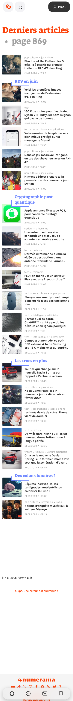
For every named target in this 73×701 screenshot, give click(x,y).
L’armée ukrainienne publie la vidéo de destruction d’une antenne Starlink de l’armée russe (45, 257)
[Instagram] (30, 687)
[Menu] (20, 6)
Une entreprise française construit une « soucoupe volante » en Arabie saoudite (44, 235)
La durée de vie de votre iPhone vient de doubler (46, 414)
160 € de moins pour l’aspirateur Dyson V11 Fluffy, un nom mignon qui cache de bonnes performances (47, 114)
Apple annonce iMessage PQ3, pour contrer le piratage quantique (45, 214)
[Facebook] (36, 687)
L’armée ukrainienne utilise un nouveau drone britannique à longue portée (46, 437)
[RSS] (48, 687)
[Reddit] (42, 687)
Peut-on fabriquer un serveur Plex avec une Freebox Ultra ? (44, 277)
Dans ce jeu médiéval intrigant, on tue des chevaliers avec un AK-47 (47, 158)
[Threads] (60, 687)
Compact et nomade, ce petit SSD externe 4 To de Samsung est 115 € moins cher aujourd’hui (47, 344)
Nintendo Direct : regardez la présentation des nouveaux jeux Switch (46, 180)
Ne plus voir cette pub (17, 578)
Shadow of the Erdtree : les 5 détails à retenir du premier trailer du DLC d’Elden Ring (44, 64)
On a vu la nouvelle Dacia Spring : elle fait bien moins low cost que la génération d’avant (47, 459)
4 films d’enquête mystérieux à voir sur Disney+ (46, 507)
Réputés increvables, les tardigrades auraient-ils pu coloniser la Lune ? (43, 487)
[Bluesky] (54, 687)
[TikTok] (19, 687)
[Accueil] (8, 6)
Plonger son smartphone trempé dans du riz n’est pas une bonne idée (47, 300)
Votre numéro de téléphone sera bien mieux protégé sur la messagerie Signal (46, 136)
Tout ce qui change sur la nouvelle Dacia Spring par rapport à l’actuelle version (43, 372)
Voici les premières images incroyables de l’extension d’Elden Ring (42, 93)
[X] (24, 687)
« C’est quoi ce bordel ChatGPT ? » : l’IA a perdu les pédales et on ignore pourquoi (45, 322)
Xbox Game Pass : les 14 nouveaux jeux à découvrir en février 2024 (45, 394)
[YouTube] (13, 687)
